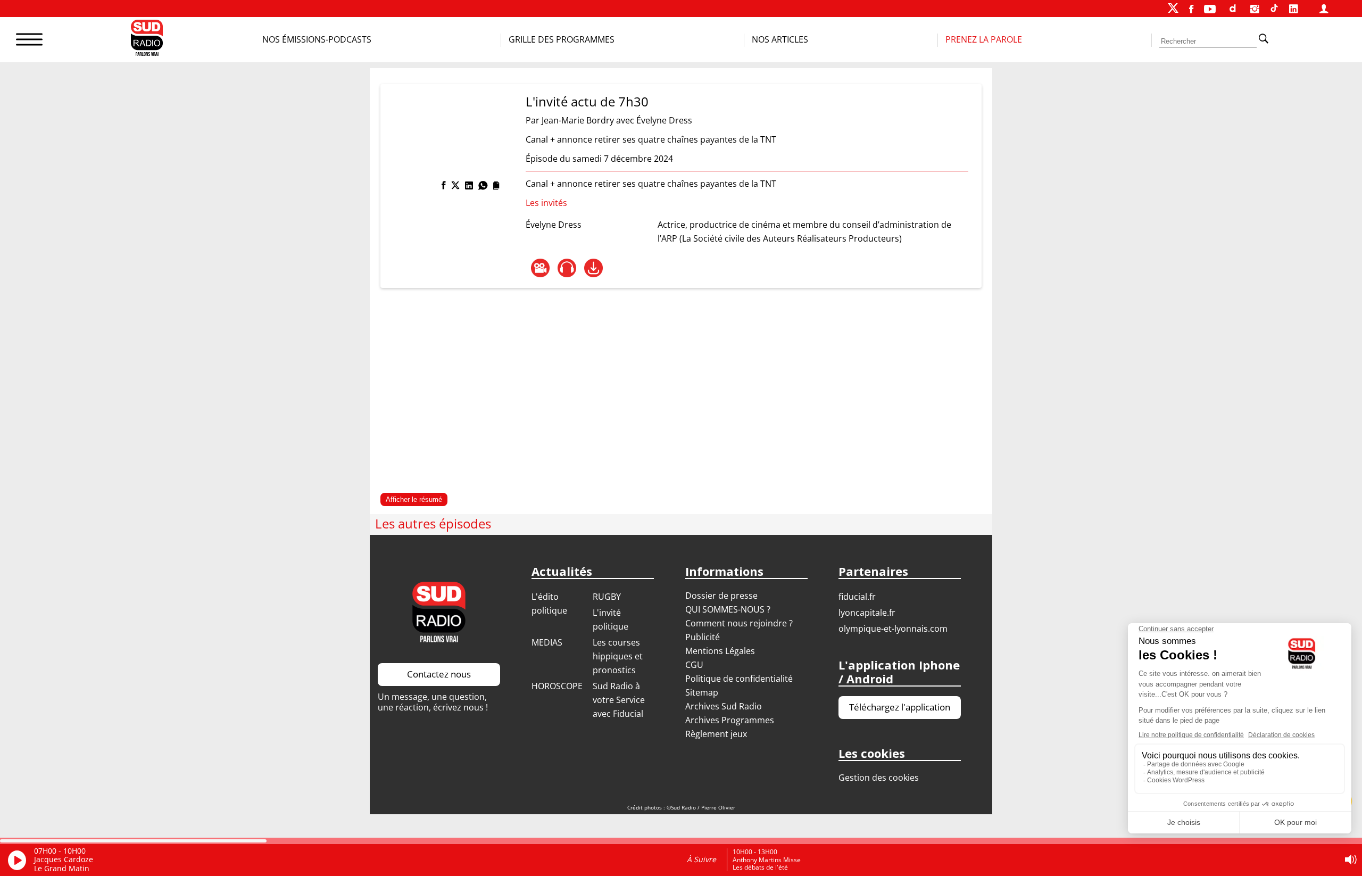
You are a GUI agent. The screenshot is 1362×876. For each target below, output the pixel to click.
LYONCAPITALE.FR (866, 612)
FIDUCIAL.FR (857, 596)
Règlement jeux (716, 734)
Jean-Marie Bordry (578, 120)
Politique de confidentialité (739, 678)
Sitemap (701, 692)
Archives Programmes (729, 720)
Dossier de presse (721, 595)
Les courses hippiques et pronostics (618, 656)
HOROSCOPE (557, 686)
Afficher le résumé (414, 499)
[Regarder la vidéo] (540, 268)
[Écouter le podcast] (567, 268)
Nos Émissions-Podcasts (316, 39)
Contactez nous (439, 674)
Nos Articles (780, 39)
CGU (694, 665)
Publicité (702, 637)
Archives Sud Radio (723, 706)
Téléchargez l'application (899, 707)
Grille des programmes (561, 39)
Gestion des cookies (878, 777)
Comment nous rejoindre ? (740, 623)
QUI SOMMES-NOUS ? (727, 609)
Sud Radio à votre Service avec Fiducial (619, 700)
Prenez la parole (983, 39)
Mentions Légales (720, 651)
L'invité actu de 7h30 (587, 101)
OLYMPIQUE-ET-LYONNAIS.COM (893, 628)
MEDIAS (546, 642)
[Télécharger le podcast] (593, 268)
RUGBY (607, 596)
